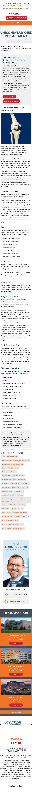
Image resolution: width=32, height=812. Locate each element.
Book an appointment (17, 18)
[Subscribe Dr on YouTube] (19, 743)
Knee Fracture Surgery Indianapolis (12, 770)
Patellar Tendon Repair (20, 512)
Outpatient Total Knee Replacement (13, 476)
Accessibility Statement (16, 752)
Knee (11, 48)
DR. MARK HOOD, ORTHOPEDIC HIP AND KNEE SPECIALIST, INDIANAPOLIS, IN (17, 756)
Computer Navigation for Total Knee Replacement (13, 500)
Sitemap (24, 748)
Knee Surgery (6, 512)
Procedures (17, 48)
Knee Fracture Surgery (9, 472)
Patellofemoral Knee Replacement (12, 495)
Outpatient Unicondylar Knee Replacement (15, 487)
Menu (13, 23)
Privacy (17, 748)
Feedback (10, 750)
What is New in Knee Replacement (12, 509)
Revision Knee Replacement (10, 468)
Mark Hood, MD (16, 547)
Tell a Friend (20, 750)
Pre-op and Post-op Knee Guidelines (13, 528)
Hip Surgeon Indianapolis (11, 760)
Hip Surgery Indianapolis (18, 762)
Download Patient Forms (18, 595)
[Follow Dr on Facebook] (12, 743)
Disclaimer (9, 748)
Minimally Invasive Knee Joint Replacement (15, 483)
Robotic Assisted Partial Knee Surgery (13, 479)
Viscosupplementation (22, 516)
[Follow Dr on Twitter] (16, 743)
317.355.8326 (17, 14)
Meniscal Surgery (7, 516)
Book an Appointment (11, 101)
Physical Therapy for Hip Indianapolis (20, 768)
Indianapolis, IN (24, 79)
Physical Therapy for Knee (10, 520)
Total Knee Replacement (9, 456)
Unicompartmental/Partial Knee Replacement (15, 460)
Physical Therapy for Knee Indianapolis (13, 774)
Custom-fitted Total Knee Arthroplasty (13, 505)
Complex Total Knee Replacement (12, 491)
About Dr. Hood (16, 582)
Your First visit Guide (17, 601)
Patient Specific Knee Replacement (12, 464)
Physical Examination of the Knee (12, 524)
